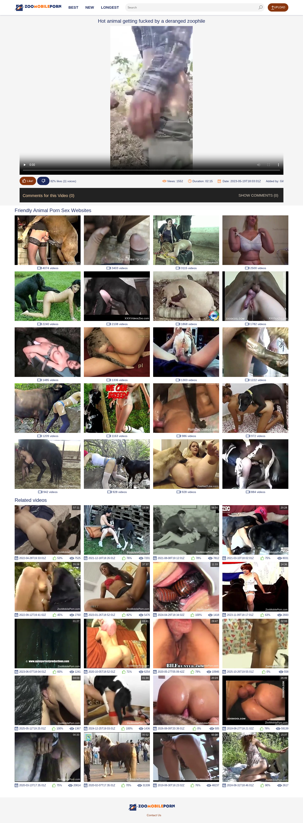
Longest (110, 7)
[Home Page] (38, 7)
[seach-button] (260, 7)
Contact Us (154, 815)
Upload (279, 7)
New (89, 7)
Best (73, 7)
